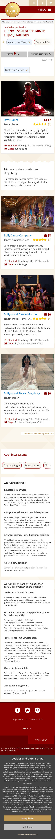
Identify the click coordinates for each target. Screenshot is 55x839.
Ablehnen (28, 827)
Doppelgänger (12, 465)
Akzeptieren (27, 818)
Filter (10, 54)
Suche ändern (39, 54)
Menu (41, 9)
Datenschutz (35, 719)
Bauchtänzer (32, 465)
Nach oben (41, 739)
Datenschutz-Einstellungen (27, 834)
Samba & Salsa (44, 42)
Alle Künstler (7, 22)
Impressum (18, 719)
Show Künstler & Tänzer (24, 22)
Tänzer (38, 22)
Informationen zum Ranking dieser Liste (37, 433)
